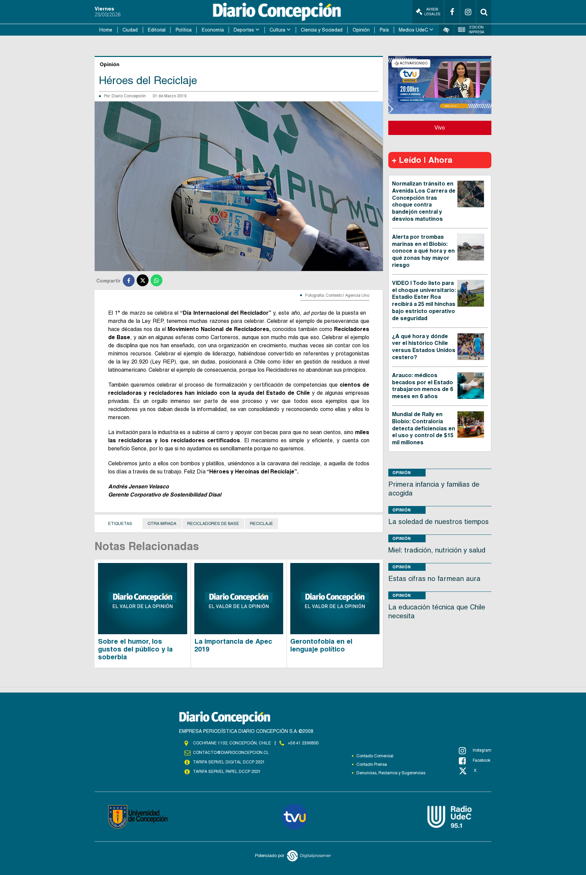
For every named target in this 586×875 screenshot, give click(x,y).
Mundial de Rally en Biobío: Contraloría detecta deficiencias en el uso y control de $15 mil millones (423, 428)
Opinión (361, 30)
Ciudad (130, 30)
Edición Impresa (476, 29)
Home (105, 30)
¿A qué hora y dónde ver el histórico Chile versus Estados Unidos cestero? (423, 347)
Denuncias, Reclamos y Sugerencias (390, 773)
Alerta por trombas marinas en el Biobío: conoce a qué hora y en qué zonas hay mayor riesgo (423, 251)
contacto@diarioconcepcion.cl (231, 752)
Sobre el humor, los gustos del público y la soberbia (135, 649)
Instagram (482, 750)
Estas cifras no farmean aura (434, 579)
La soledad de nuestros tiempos (438, 522)
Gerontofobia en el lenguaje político (321, 645)
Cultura (277, 30)
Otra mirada (162, 523)
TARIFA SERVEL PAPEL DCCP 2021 (227, 771)
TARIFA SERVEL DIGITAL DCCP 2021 (229, 762)
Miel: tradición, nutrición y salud (436, 550)
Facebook (481, 760)
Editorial (156, 30)
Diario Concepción (129, 96)
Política (184, 30)
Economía (213, 30)
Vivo (439, 127)
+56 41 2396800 (303, 743)
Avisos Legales (432, 11)
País (384, 30)
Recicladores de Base (213, 523)
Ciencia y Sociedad (322, 30)
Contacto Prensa (371, 764)
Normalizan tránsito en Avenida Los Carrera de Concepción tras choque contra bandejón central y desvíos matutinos (423, 201)
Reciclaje (261, 523)
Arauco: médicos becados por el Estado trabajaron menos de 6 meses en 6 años (422, 386)
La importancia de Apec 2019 (233, 645)
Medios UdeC (413, 30)
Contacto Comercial (374, 756)
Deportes (244, 30)
